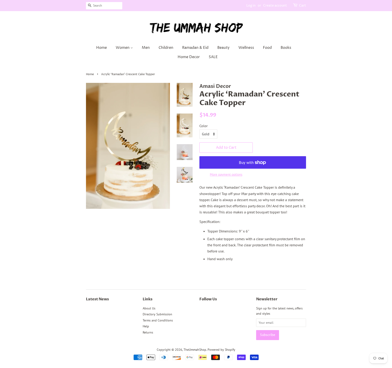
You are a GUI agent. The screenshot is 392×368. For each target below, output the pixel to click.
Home (101, 47)
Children (166, 47)
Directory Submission (157, 314)
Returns (148, 332)
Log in (251, 5)
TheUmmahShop (195, 350)
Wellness (246, 47)
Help (146, 326)
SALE (213, 56)
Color (203, 125)
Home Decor (189, 56)
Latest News (97, 299)
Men (146, 47)
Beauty (223, 47)
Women (123, 47)
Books (286, 47)
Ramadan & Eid (195, 47)
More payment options (226, 174)
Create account (275, 5)
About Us (149, 308)
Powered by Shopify (221, 350)
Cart (302, 5)
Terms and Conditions (158, 320)
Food (267, 47)
